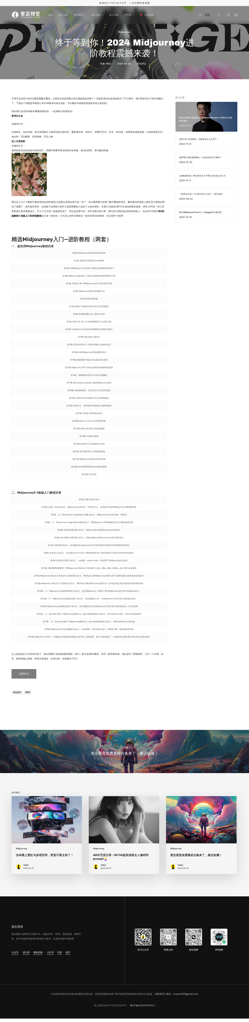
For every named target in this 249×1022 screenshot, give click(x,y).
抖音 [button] (59, 952)
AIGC (27, 692)
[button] (235, 15)
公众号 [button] (15, 952)
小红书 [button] (50, 952)
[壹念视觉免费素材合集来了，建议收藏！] (124, 751)
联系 (159, 994)
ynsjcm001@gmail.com (185, 994)
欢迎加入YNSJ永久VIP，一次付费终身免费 (124, 3)
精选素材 (17, 692)
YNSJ (108, 63)
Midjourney (124, 32)
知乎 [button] (68, 952)
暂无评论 (141, 63)
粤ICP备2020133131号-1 (142, 1005)
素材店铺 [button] (38, 952)
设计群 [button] (26, 952)
